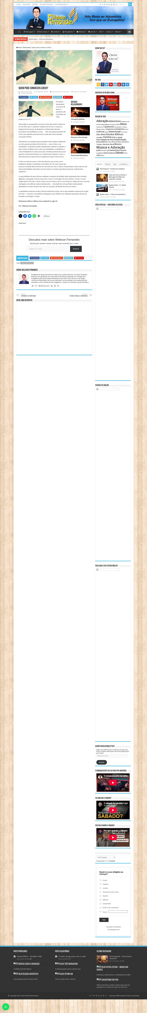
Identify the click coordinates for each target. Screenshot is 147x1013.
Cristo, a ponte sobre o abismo (65, 979)
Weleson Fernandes (26, 92)
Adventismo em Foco (110, 980)
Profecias (104, 150)
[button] (5, 1006)
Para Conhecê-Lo (64, 92)
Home (19, 31)
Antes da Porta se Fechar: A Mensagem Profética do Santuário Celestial (118, 177)
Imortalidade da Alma (105, 140)
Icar (116, 137)
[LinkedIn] (109, 4)
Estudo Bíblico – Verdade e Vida (29, 956)
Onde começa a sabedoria (79, 295)
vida (98, 155)
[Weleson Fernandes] (74, 17)
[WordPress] (114, 4)
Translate (112, 861)
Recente (99, 164)
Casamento (108, 127)
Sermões (35, 4)
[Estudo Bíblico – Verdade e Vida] (15, 956)
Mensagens (29, 32)
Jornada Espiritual (77, 119)
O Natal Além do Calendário (37, 39)
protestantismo (113, 150)
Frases (18, 4)
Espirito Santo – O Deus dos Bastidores (113, 194)
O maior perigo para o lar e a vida (72, 956)
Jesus (98, 142)
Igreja (120, 137)
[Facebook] (102, 4)
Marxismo (106, 144)
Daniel (106, 132)
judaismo (104, 142)
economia (124, 132)
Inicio (20, 47)
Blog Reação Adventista (28, 974)
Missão (117, 32)
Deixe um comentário (80, 92)
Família (107, 137)
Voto (104, 920)
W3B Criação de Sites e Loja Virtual (127, 996)
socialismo (99, 153)
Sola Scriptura (109, 153)
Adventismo (115, 121)
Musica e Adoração (110, 147)
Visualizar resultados (113, 927)
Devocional (26, 4)
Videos (102, 155)
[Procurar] (130, 4)
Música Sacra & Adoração (29, 964)
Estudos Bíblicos (114, 134)
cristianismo (119, 129)
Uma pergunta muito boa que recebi (26, 979)
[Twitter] (105, 4)
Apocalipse (105, 124)
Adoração (102, 121)
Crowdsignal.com (113, 929)
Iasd (113, 137)
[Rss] (100, 4)
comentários (123, 164)
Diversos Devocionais (79, 137)
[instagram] (116, 4)
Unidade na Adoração (28, 295)
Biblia (123, 124)
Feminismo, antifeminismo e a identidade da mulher (114, 975)
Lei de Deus (117, 142)
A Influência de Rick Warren (22, 969)
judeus (110, 142)
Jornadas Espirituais (46, 4)
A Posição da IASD (114, 124)
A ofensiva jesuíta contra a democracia (68, 969)
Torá (125, 153)
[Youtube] (111, 4)
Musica (117, 144)
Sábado (120, 152)
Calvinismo (99, 127)
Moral (112, 144)
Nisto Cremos (42, 32)
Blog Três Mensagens (69, 964)
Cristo (127, 129)
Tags (114, 164)
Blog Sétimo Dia (66, 974)
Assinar (76, 249)
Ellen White (100, 134)
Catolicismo (109, 129)
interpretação (120, 139)
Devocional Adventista (79, 155)
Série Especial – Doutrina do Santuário (112, 169)
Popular (107, 164)
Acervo (93, 32)
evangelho (99, 137)
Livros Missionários (61, 4)
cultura (100, 131)
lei (113, 142)
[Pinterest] (107, 4)
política (98, 150)
